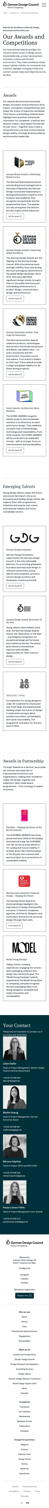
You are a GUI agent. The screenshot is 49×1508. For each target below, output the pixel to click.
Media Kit (24, 1471)
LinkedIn (24, 1281)
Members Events (24, 1424)
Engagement (24, 1338)
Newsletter (24, 1476)
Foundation (25, 1409)
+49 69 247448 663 (11, 1080)
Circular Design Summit (24, 1362)
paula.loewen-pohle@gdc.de (15, 1224)
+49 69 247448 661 (11, 1129)
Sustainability (24, 1343)
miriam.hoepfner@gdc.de (14, 1178)
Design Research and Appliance (24, 1367)
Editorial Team (24, 1457)
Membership (24, 1419)
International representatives (24, 1334)
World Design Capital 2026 (24, 1386)
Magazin (24, 1447)
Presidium (24, 1433)
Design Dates (24, 1461)
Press (37, 1494)
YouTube (24, 1285)
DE (21, 1505)
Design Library (24, 1376)
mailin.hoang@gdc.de (12, 1132)
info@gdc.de (24, 1271)
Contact (27, 1494)
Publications (24, 1429)
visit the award (13, 219)
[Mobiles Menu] (44, 6)
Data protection (30, 1489)
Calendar (24, 1396)
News (24, 1391)
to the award (13, 928)
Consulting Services (24, 1371)
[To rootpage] (21, 6)
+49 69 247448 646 (11, 1175)
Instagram (24, 1277)
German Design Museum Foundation (25, 1381)
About (24, 1319)
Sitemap (24, 1499)
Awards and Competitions (24, 1357)
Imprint (15, 1489)
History (24, 1324)
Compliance (14, 1494)
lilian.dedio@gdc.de (11, 1083)
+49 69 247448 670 (11, 1221)
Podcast (24, 1452)
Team (24, 1329)
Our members (24, 1414)
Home (5, 15)
